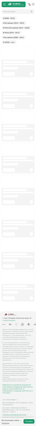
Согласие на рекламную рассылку (14, 415)
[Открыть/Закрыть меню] (4, 4)
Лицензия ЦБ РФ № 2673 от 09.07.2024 (14, 381)
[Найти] (31, 11)
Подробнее (5, 423)
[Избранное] (33, 4)
